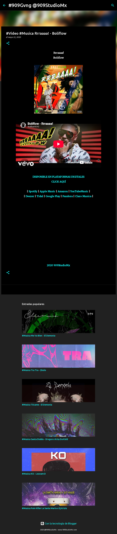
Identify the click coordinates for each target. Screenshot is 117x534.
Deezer (30, 196)
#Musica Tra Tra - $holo (34, 370)
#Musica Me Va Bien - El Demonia (38, 335)
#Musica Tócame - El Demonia (37, 405)
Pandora (67, 196)
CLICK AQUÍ (58, 181)
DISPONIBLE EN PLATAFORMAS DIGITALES (58, 176)
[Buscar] (71, 5)
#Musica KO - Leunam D (34, 474)
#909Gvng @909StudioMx (38, 5)
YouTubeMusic (79, 191)
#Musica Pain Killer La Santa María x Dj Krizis (44, 508)
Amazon (63, 191)
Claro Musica (83, 196)
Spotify (33, 191)
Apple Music (47, 191)
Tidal (40, 196)
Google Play (53, 196)
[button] (8, 43)
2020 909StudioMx (58, 265)
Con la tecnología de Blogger (60, 523)
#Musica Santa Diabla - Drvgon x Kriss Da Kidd (45, 439)
